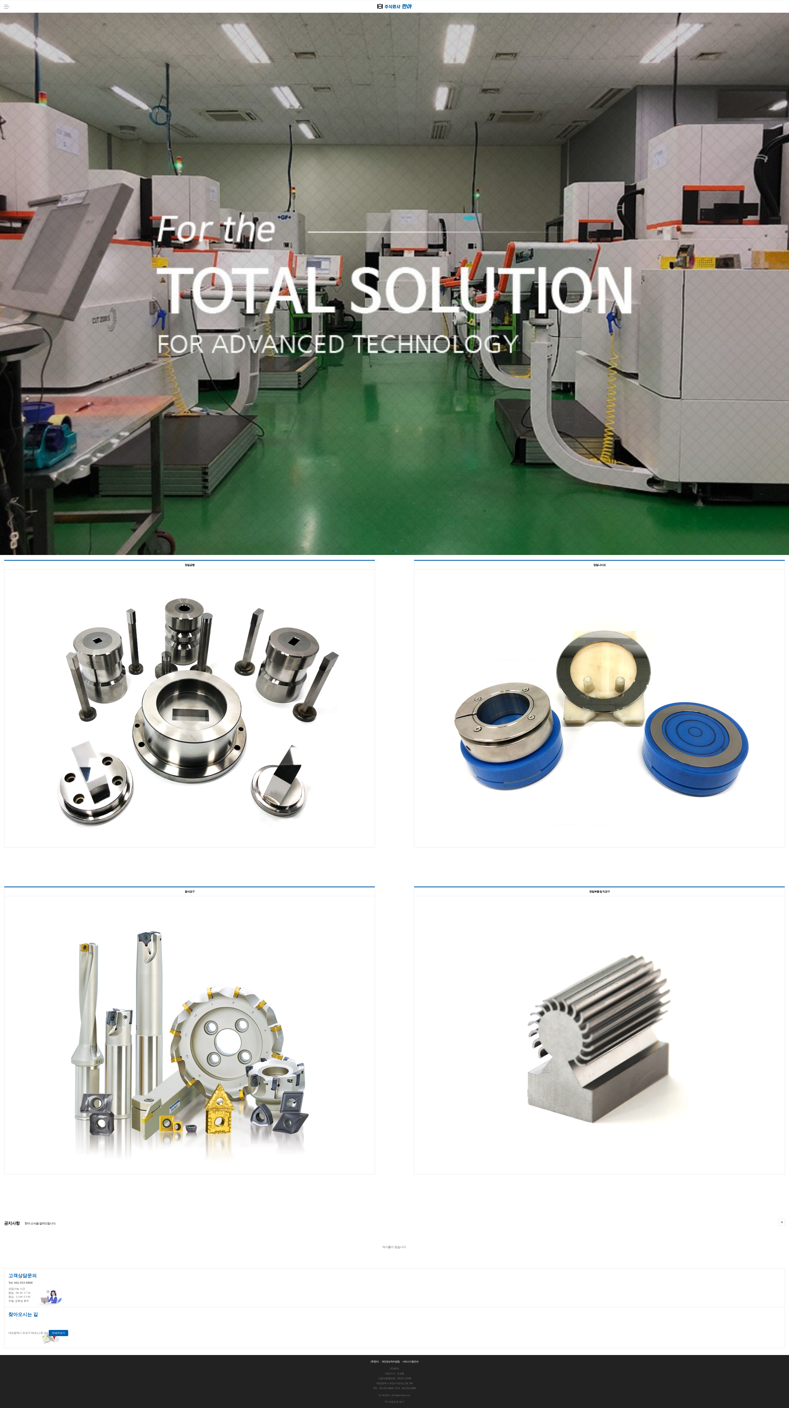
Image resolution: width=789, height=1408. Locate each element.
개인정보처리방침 (391, 1361)
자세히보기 (58, 1332)
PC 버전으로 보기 (394, 1401)
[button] (393, 551)
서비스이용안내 (410, 1361)
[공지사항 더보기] (782, 1222)
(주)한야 (375, 1361)
